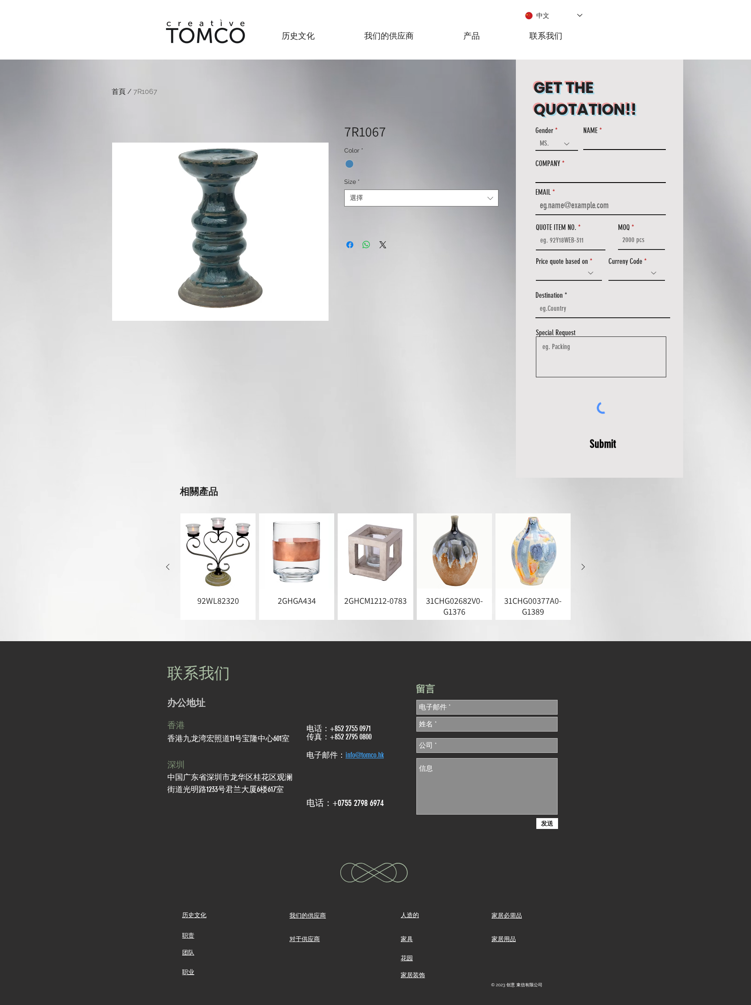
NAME (590, 130)
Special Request (555, 332)
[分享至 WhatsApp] (366, 245)
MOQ (624, 227)
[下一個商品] (583, 567)
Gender (544, 130)
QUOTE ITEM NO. (556, 227)
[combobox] (421, 198)
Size (352, 181)
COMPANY (547, 163)
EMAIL (543, 192)
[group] (375, 566)
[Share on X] (383, 245)
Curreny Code (625, 261)
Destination (549, 295)
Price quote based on (562, 261)
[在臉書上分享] (350, 245)
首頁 (119, 91)
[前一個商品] (168, 567)
